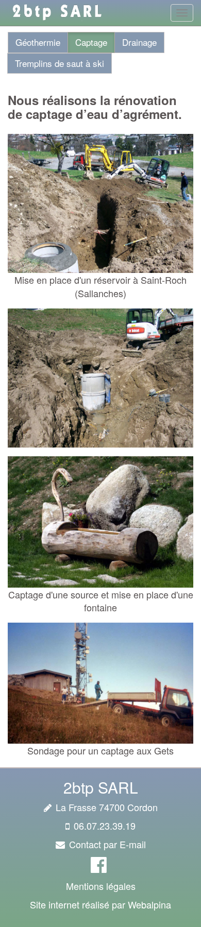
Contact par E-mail (107, 844)
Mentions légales (101, 885)
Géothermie (37, 42)
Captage (91, 42)
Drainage (139, 42)
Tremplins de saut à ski (59, 63)
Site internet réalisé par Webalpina (100, 904)
